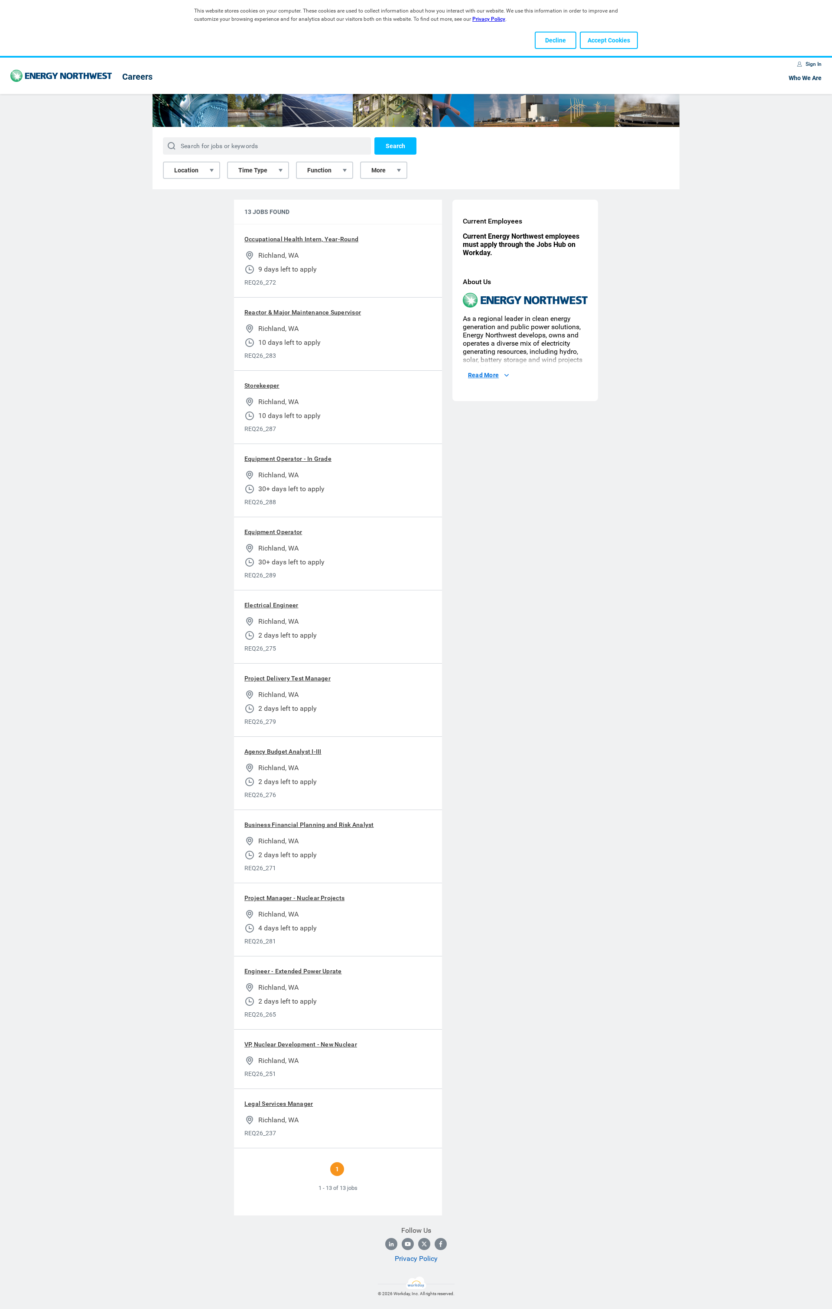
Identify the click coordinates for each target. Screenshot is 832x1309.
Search (395, 146)
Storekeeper (262, 385)
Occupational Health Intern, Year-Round (301, 239)
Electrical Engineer (271, 605)
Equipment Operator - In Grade (288, 458)
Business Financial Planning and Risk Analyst (309, 824)
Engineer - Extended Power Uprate (293, 971)
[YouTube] (408, 1244)
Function (319, 170)
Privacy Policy (416, 1258)
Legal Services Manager (278, 1103)
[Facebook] (441, 1244)
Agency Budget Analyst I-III (282, 751)
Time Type (252, 170)
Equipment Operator (273, 531)
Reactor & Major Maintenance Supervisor (302, 312)
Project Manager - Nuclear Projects (294, 897)
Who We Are (805, 78)
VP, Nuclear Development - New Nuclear (300, 1044)
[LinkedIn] (391, 1244)
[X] (424, 1244)
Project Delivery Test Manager (287, 678)
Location (186, 170)
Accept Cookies (609, 40)
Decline (555, 40)
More (378, 170)
